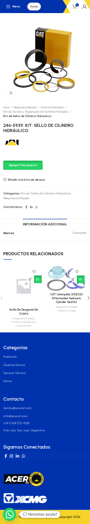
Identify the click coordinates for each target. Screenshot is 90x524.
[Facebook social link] (26, 207)
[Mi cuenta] (84, 6)
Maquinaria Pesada (25, 107)
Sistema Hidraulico (52, 107)
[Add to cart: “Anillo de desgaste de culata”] (30, 279)
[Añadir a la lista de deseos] (34, 272)
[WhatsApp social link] (36, 207)
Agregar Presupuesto (23, 165)
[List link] (45, 356)
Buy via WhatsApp (38, 279)
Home (34, 6)
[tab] (45, 224)
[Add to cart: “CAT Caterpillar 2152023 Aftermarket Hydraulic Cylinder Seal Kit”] (73, 279)
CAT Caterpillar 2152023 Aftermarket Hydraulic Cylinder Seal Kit (66, 298)
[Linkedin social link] (31, 207)
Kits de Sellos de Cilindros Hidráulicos (27, 116)
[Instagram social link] (11, 456)
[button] (23, 165)
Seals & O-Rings (66, 310)
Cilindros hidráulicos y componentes (23, 323)
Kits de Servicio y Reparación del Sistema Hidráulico (36, 111)
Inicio (6, 107)
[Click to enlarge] (11, 93)
